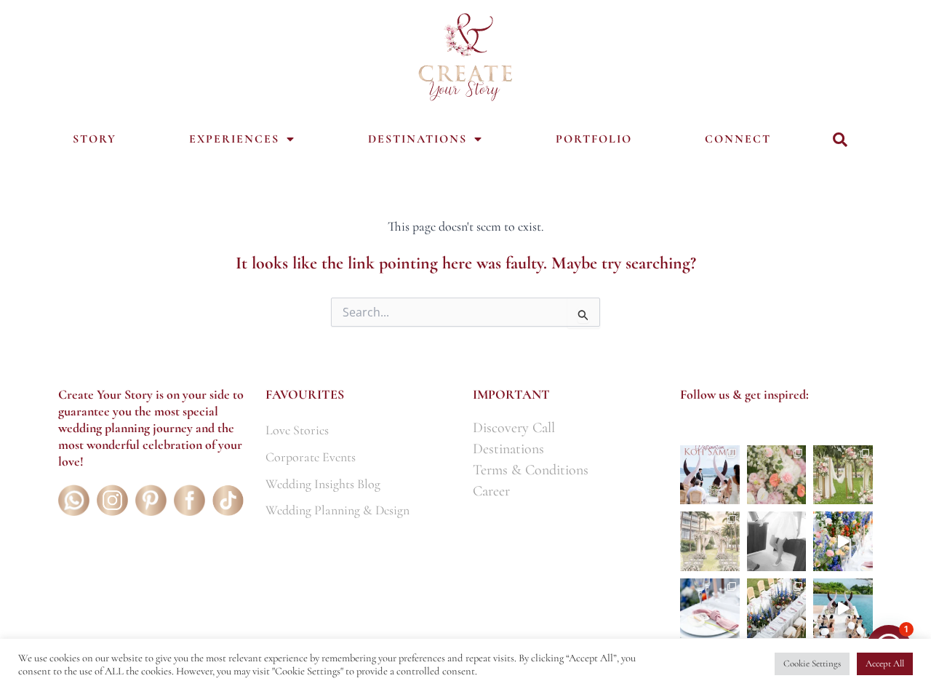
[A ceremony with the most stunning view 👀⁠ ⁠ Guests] (843, 608)
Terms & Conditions (530, 470)
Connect (738, 139)
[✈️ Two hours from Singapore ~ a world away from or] (710, 475)
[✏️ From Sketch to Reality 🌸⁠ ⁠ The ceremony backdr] (843, 475)
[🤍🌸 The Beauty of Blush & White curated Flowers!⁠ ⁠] (777, 475)
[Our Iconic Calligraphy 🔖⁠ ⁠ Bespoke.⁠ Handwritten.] (710, 608)
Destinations (417, 139)
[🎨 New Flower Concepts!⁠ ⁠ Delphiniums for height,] (843, 541)
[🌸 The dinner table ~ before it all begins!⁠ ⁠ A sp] (777, 608)
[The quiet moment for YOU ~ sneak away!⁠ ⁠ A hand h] (777, 541)
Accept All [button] (885, 663)
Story (94, 139)
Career (491, 491)
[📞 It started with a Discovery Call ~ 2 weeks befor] (710, 541)
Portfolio (594, 139)
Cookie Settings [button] (812, 663)
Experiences (234, 139)
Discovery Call (514, 428)
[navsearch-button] (840, 140)
